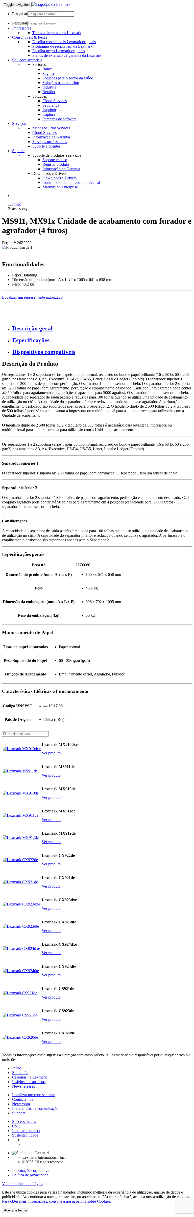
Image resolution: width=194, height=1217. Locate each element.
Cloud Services (54, 101)
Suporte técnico (54, 160)
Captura (48, 114)
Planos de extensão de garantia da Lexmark (66, 55)
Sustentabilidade (25, 1135)
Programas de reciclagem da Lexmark (62, 46)
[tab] (102, 328)
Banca (47, 69)
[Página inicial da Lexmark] (51, 4)
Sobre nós (20, 1072)
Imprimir (49, 110)
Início (16, 1068)
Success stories (24, 1121)
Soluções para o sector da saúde (67, 78)
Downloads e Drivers (59, 178)
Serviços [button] (19, 123)
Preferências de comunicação (35, 1108)
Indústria (49, 87)
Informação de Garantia (51, 137)
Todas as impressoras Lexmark (56, 33)
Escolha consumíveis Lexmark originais (64, 42)
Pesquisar (19, 14)
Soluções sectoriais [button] (27, 60)
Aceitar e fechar (15, 1210)
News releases (23, 1086)
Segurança (50, 105)
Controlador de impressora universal (71, 182)
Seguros (48, 73)
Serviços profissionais (49, 141)
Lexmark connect (26, 1130)
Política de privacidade (30, 1175)
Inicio (16, 204)
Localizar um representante (33, 1095)
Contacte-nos (22, 1099)
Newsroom (21, 1104)
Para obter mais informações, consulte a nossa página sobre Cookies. (56, 1201)
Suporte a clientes (46, 146)
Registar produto (55, 164)
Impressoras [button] (21, 28)
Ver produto (51, 753)
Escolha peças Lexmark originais (58, 51)
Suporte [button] (18, 151)
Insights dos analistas (28, 1082)
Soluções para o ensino (60, 82)
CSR (16, 1126)
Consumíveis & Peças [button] (29, 37)
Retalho (48, 92)
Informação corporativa (30, 1170)
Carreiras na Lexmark (29, 1077)
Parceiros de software (59, 119)
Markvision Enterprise (60, 187)
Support (18, 1113)
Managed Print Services (51, 128)
